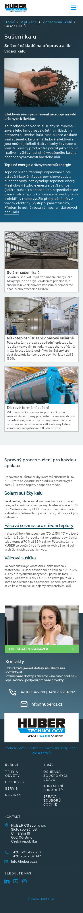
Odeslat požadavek (29, 649)
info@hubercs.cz (46, 704)
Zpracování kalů (58, 22)
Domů (9, 22)
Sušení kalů (15, 26)
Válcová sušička (20, 558)
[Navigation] (73, 7)
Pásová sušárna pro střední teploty (38, 525)
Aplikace (29, 22)
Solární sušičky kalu (23, 493)
